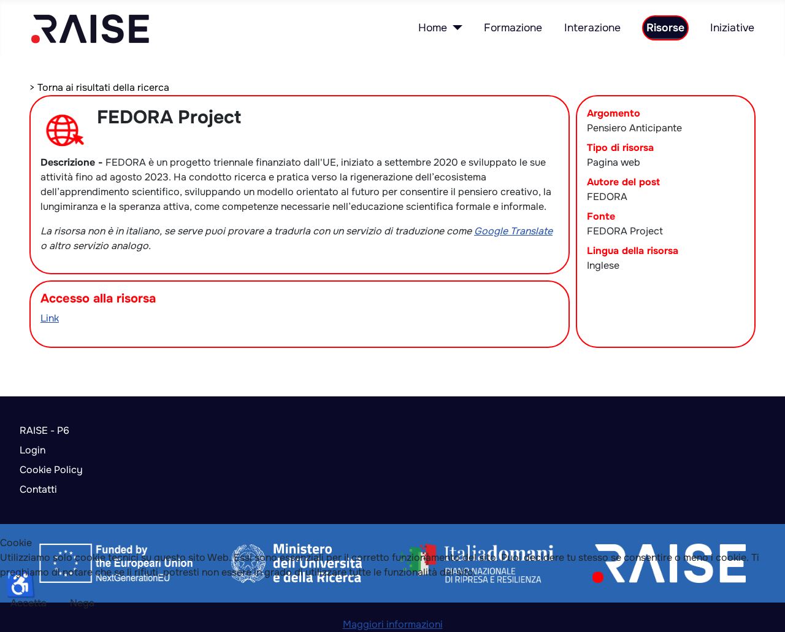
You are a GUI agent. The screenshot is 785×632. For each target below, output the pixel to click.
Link (49, 318)
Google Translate (513, 231)
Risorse (665, 27)
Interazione (592, 27)
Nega (82, 602)
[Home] (454, 27)
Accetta (28, 602)
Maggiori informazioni (393, 624)
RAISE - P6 (44, 430)
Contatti (38, 489)
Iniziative (732, 27)
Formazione (513, 27)
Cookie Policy (51, 469)
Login (32, 450)
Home (432, 27)
